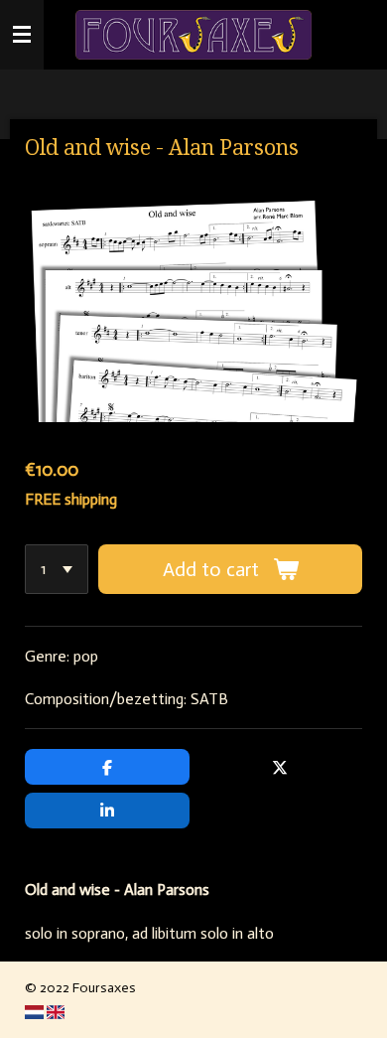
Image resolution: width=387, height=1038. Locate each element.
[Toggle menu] (22, 35)
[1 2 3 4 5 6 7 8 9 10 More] (56, 569)
